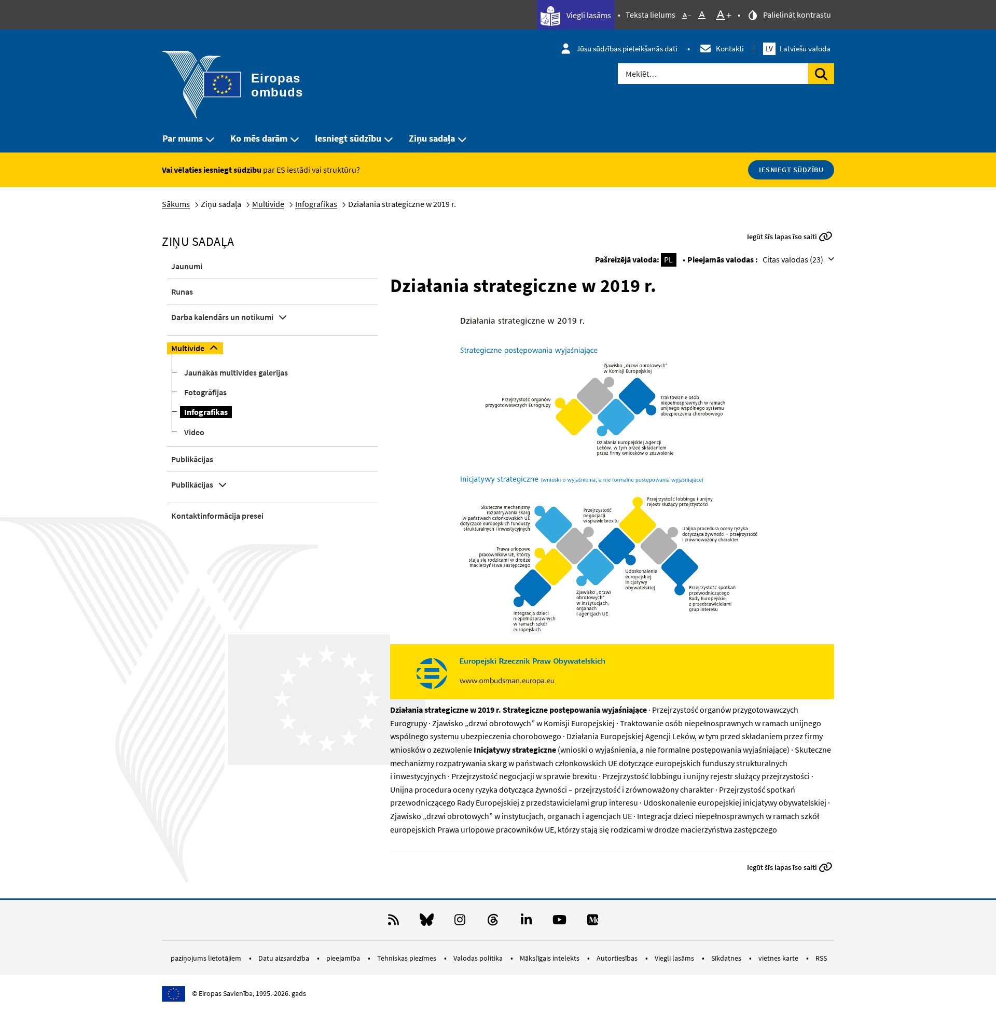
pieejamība (344, 958)
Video (194, 432)
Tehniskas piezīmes (407, 958)
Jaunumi (186, 266)
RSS (821, 958)
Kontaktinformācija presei (217, 515)
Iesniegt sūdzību (348, 138)
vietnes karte (779, 958)
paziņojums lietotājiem (207, 958)
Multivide (268, 204)
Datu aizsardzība (284, 958)
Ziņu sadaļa (432, 138)
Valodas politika (478, 958)
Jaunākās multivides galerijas (236, 372)
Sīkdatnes (727, 958)
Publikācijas (192, 459)
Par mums (182, 138)
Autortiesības (618, 958)
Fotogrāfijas (205, 392)
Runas (182, 291)
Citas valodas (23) (794, 259)
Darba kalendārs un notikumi (222, 317)
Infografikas (316, 204)
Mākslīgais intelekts (550, 958)
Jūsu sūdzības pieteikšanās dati (627, 48)
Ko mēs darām (258, 138)
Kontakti (729, 48)
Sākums (176, 204)
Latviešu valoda (798, 48)
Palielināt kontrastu (796, 14)
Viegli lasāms (588, 15)
